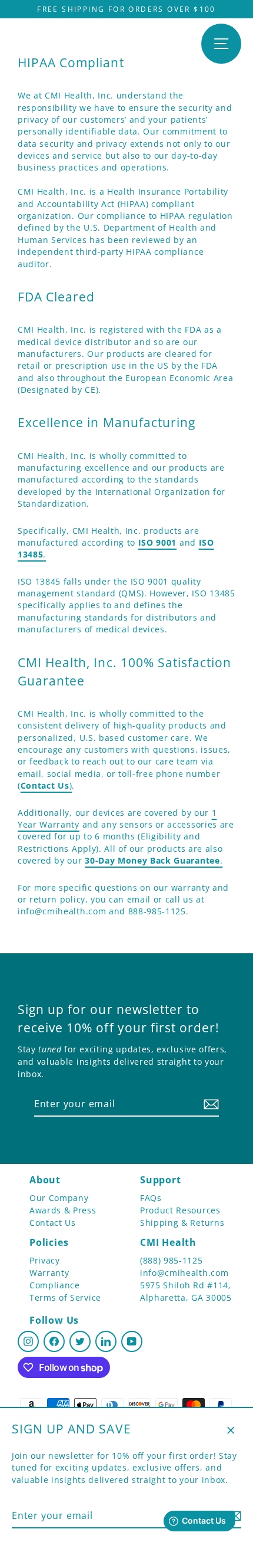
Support (160, 1179)
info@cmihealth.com (184, 1272)
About (45, 1179)
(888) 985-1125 (171, 1260)
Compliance (54, 1285)
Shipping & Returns (182, 1222)
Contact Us (52, 1222)
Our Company (58, 1197)
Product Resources (180, 1210)
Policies (48, 1242)
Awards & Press (62, 1210)
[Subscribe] (209, 1104)
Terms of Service (65, 1297)
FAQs (151, 1197)
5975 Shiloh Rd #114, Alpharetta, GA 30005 (186, 1291)
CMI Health (168, 1242)
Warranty (49, 1272)
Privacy (44, 1260)
